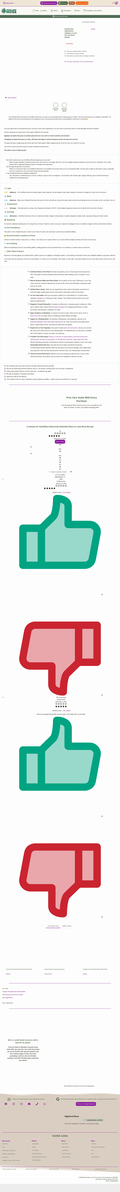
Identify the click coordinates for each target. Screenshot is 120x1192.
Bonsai (34, 1147)
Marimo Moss (65, 1147)
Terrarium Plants (36, 1160)
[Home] (65, 61)
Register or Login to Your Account (11, 1160)
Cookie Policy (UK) (54, 1169)
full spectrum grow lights (47, 339)
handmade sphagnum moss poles (40, 322)
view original (66, 492)
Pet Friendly (35, 1150)
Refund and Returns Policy (9, 1169)
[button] (9, 3)
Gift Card (94, 1143)
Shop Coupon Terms (100, 1169)
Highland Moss (9, 997)
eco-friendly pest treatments (63, 339)
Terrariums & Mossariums (98, 1147)
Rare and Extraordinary (19, 991)
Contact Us (5, 1157)
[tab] (53, 926)
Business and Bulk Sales (9, 1154)
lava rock (16, 994)
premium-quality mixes (61, 307)
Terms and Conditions (31, 1169)
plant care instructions (70, 328)
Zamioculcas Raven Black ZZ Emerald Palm (19, 969)
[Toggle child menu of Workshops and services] (27, 1150)
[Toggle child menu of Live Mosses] (87, 1150)
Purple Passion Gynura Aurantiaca (54, 969)
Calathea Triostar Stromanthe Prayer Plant (95, 969)
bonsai (6, 994)
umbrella (21, 994)
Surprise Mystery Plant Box (39, 1157)
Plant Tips (5, 1143)
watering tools (34, 339)
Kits (92, 1153)
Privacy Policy (75, 1169)
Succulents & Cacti (37, 1153)
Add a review (60, 441)
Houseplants (11, 991)
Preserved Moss (66, 1157)
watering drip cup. (60, 322)
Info (3, 1147)
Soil (92, 1150)
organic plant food (78, 339)
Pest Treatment (96, 1157)
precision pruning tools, (81, 336)
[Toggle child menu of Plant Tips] (27, 1143)
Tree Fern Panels (66, 1153)
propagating (40, 298)
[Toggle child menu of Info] (27, 1147)
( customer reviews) (88, 22)
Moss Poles (65, 1143)
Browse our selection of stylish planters (61, 336)
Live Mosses (65, 1150)
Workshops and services (9, 1150)
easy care (11, 994)
